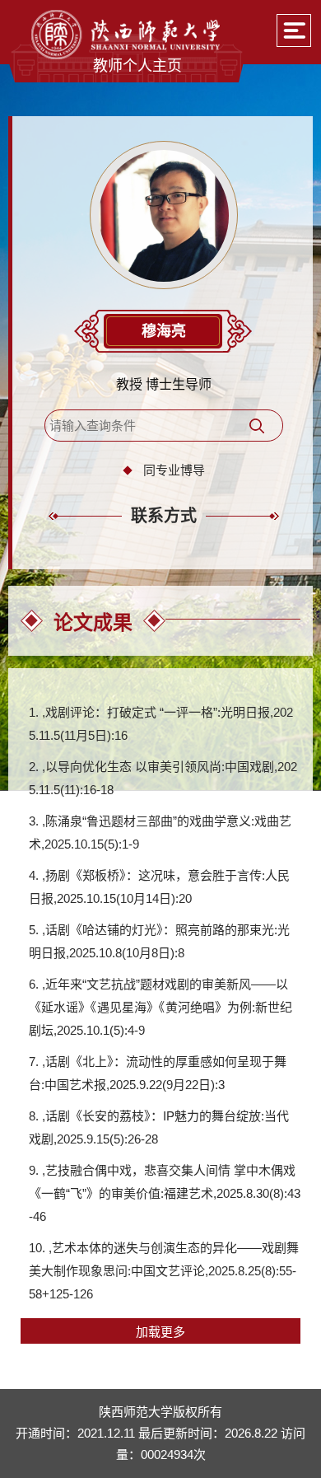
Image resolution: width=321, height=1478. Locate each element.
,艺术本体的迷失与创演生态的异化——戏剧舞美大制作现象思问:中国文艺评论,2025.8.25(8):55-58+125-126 (164, 1271)
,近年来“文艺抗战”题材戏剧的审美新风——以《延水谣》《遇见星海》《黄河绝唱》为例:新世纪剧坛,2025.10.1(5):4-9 (160, 1007)
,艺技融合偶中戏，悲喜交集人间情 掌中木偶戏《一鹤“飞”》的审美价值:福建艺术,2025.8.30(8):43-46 (164, 1193)
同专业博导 (174, 470)
